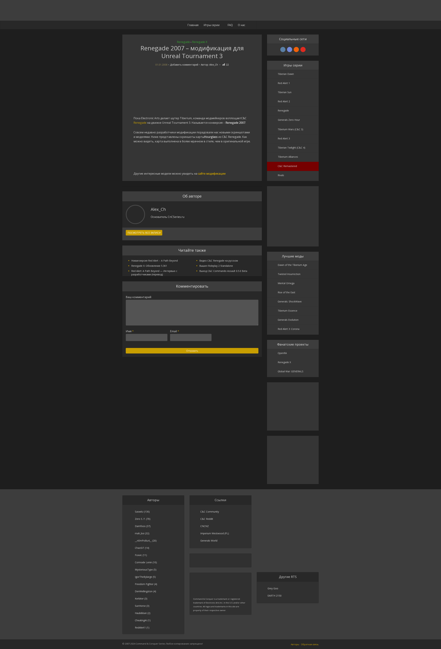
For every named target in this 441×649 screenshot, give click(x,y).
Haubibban (141, 613)
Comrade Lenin (143, 562)
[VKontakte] (282, 49)
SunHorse (140, 605)
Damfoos (140, 526)
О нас (241, 25)
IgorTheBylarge (143, 576)
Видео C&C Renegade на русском (218, 260)
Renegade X (199, 42)
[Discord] (289, 49)
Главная (192, 25)
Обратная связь (310, 644)
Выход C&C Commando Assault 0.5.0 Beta (223, 271)
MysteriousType (144, 569)
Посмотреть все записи (144, 232)
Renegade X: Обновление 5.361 (149, 265)
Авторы (295, 644)
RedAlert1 (140, 627)
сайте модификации (211, 173)
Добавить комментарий (184, 64)
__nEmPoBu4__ (143, 540)
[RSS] (296, 49)
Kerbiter (139, 598)
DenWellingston (143, 591)
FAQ (230, 25)
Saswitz (139, 511)
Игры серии (211, 25)
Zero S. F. (140, 518)
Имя (130, 331)
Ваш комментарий (138, 297)
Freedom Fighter (144, 584)
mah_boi (139, 533)
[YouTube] (303, 49)
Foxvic (138, 555)
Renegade (183, 42)
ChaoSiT (139, 547)
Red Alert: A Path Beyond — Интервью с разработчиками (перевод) (154, 272)
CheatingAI (141, 620)
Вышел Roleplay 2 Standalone (216, 265)
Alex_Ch (213, 64)
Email (174, 331)
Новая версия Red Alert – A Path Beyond (154, 260)
